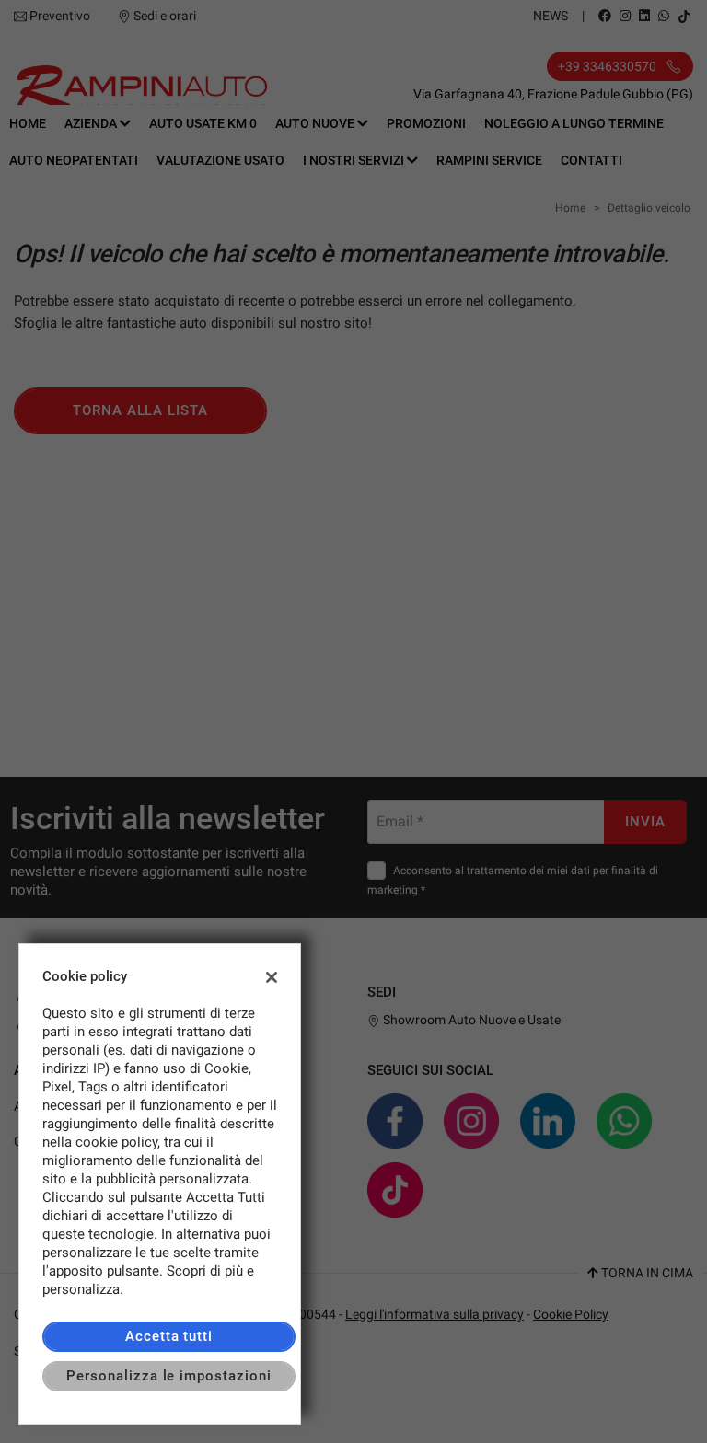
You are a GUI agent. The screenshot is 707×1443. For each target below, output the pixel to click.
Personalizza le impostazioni (169, 1376)
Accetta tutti (169, 1336)
